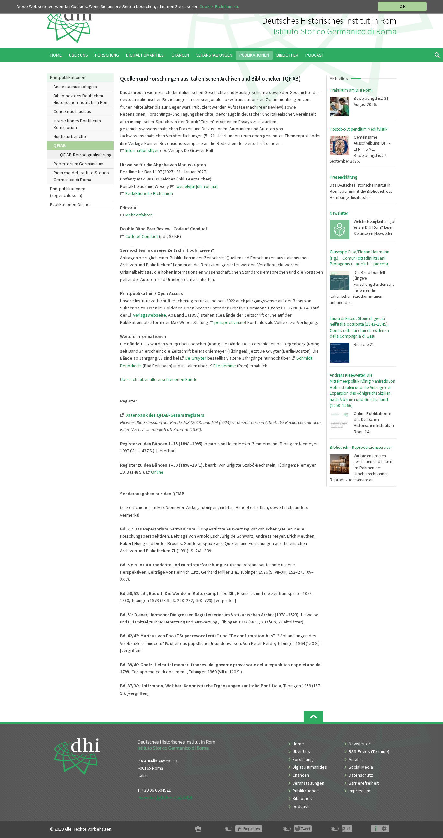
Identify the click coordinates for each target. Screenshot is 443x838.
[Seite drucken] (198, 829)
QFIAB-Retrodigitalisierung (86, 154)
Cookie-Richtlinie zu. (219, 6)
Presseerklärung (343, 177)
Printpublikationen (67, 77)
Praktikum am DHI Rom (351, 90)
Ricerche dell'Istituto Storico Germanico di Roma (81, 176)
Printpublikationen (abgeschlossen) (67, 192)
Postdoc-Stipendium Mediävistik (358, 129)
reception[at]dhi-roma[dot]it (165, 797)
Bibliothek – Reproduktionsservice (360, 447)
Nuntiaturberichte (71, 136)
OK (403, 6)
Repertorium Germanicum (78, 164)
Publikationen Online (70, 204)
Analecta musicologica (75, 86)
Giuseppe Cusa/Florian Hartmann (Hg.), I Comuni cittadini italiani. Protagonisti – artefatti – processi (359, 258)
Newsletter (339, 213)
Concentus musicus (72, 111)
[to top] (313, 716)
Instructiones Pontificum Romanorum (77, 124)
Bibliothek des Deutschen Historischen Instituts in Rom (81, 99)
